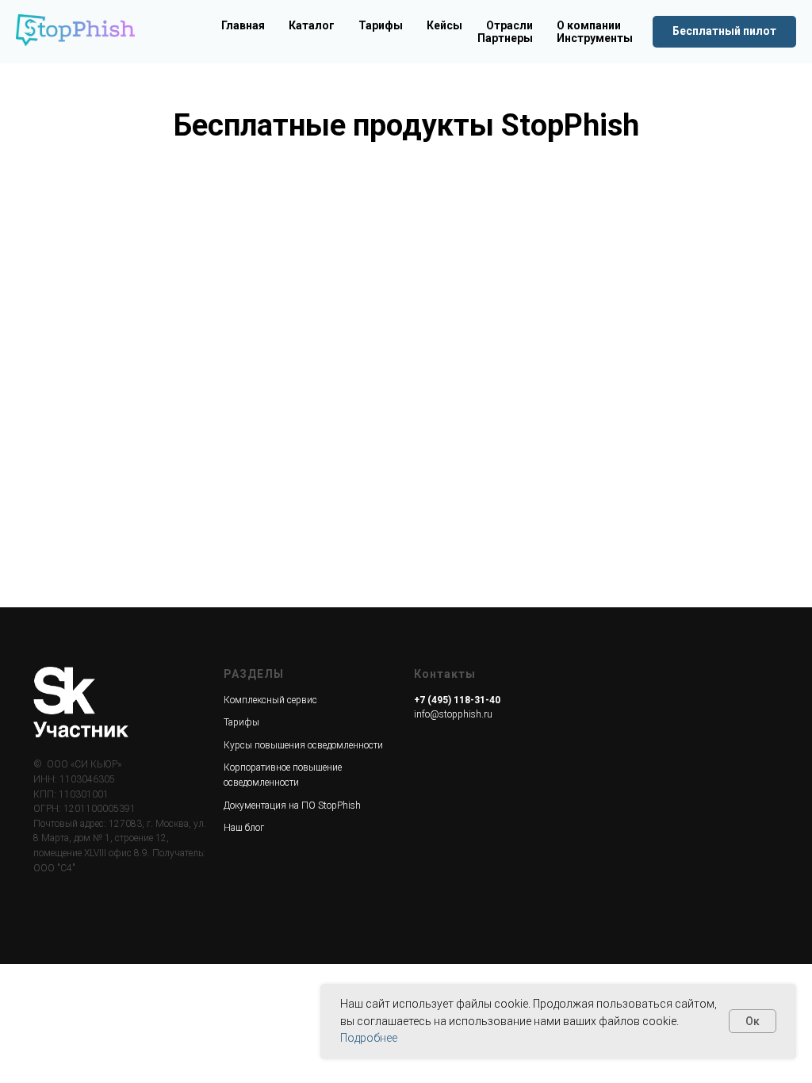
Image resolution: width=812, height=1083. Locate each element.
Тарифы (380, 25)
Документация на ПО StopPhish (292, 805)
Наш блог (244, 827)
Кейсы (444, 25)
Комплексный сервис (270, 700)
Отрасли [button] (509, 25)
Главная (243, 25)
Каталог (312, 25)
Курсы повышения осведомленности (303, 745)
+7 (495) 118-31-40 (457, 700)
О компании (589, 25)
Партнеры (505, 38)
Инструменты (595, 38)
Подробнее (368, 1037)
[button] (724, 32)
